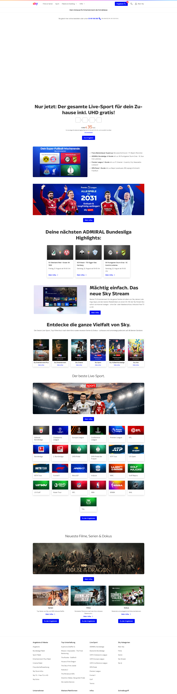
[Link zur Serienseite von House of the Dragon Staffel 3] (88, 642)
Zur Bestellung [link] (96, 602)
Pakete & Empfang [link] (68, 4)
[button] (88, 132)
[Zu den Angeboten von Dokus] (126, 680)
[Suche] (131, 3)
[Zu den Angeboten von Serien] (50, 680)
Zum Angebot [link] (88, 138)
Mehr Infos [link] (88, 220)
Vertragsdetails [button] (88, 609)
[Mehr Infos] (88, 199)
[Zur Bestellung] (61, 569)
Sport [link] (57, 4)
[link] (35, 4)
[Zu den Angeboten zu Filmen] (88, 680)
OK (88, 96)
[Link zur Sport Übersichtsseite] (88, 398)
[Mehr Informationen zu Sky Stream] (60, 299)
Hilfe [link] (81, 4)
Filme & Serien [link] (48, 4)
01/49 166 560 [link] (93, 18)
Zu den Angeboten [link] (88, 518)
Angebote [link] (120, 4)
